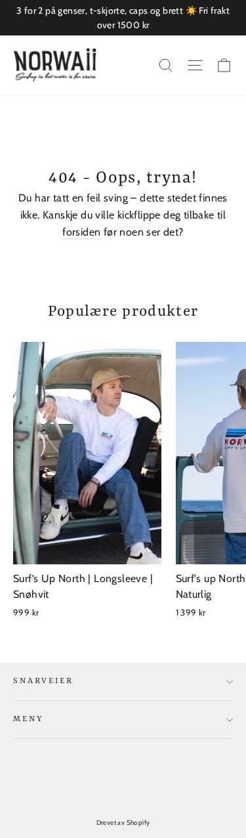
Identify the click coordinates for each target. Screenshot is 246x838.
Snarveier (43, 681)
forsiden (81, 232)
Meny (28, 719)
